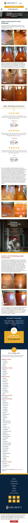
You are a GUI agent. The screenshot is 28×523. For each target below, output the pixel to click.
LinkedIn (14, 501)
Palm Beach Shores (7, 444)
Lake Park (5, 424)
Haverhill (4, 412)
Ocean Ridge (5, 438)
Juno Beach (5, 417)
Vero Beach (5, 373)
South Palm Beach (6, 453)
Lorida (4, 364)
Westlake (4, 460)
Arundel (4, 378)
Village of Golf (6, 456)
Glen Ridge (5, 409)
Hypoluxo (5, 415)
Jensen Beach (5, 383)
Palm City (5, 388)
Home (14, 479)
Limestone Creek (6, 427)
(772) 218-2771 (13, 9)
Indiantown (5, 381)
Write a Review (1, 9)
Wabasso (4, 374)
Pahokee (4, 439)
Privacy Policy (10, 516)
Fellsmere (5, 369)
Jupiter (4, 419)
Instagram (9, 497)
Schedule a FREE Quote (14, 6)
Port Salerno (5, 390)
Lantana (4, 426)
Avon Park (5, 361)
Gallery (14, 486)
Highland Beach (6, 414)
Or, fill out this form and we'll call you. (14, 341)
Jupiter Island (5, 385)
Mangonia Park (6, 434)
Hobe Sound (5, 380)
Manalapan (5, 432)
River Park (5, 467)
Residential (14, 481)
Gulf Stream (5, 410)
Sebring (4, 366)
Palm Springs (5, 446)
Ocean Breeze (5, 386)
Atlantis (4, 400)
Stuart (4, 393)
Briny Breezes (5, 404)
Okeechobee (5, 397)
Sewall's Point (5, 391)
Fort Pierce (5, 463)
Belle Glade (5, 402)
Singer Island (5, 449)
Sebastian (5, 371)
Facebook (14, 497)
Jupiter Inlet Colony (7, 421)
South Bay (5, 451)
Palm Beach (5, 441)
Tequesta (4, 455)
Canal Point (5, 405)
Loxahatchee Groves (7, 431)
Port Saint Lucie (6, 465)
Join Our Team (14, 493)
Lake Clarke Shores (7, 422)
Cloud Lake (5, 407)
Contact (14, 490)
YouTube (9, 501)
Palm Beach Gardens (7, 443)
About (14, 488)
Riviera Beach (5, 448)
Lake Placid (5, 362)
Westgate (4, 458)
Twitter (18, 497)
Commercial (14, 483)
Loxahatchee (5, 429)
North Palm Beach (6, 436)
